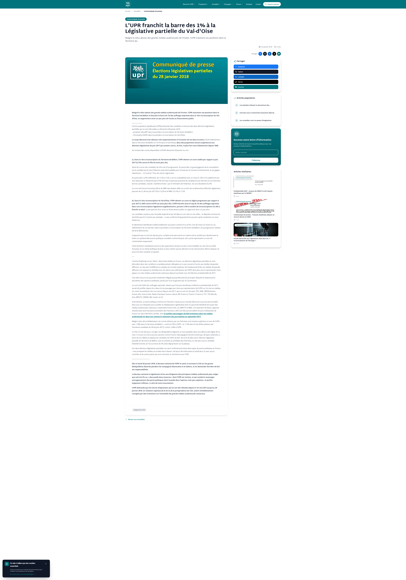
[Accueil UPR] (128, 4)
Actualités (137, 11)
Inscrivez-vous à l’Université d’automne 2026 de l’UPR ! (257, 113)
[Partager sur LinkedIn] (270, 54)
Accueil (127, 11)
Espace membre (273, 4)
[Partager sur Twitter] (265, 54)
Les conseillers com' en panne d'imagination (256, 120)
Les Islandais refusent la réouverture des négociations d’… (254, 105)
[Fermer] (46, 564)
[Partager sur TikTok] (274, 54)
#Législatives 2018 (139, 410)
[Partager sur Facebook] (260, 54)
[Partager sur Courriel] (279, 54)
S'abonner (256, 160)
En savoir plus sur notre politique (22, 574)
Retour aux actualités (136, 419)
